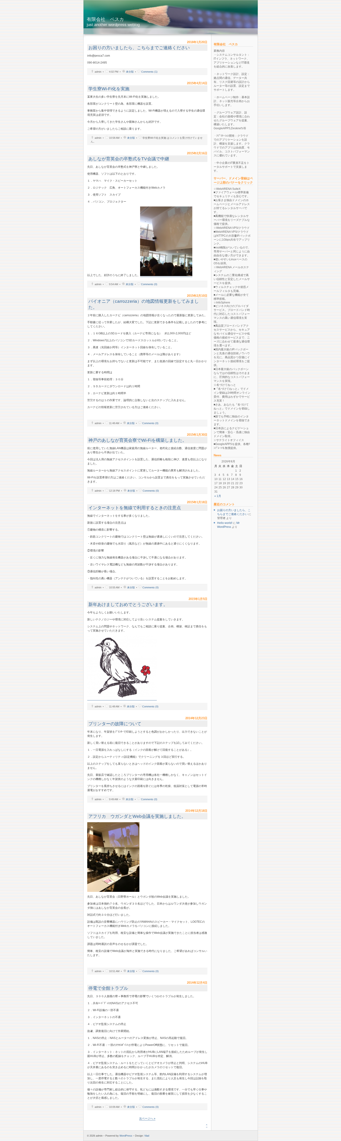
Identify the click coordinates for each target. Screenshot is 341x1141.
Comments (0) (149, 284)
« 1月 (217, 496)
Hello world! (224, 523)
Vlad (146, 1135)
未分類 (130, 71)
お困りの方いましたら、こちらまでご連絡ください (139, 47)
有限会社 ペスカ (113, 22)
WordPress (125, 1135)
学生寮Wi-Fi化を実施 (108, 88)
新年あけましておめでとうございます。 (128, 604)
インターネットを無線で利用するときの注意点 (134, 507)
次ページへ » (147, 1118)
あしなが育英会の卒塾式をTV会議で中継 (128, 158)
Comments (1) (149, 71)
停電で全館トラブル (108, 988)
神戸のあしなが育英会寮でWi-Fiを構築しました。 (137, 440)
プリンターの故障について (114, 723)
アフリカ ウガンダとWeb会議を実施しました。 (137, 816)
